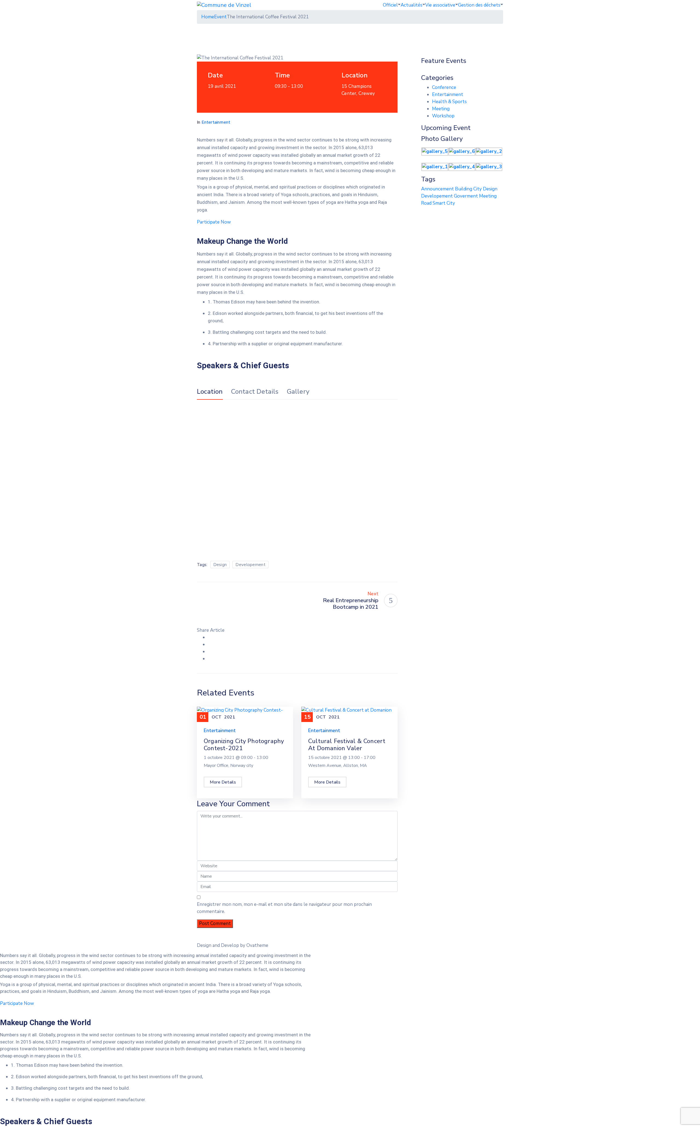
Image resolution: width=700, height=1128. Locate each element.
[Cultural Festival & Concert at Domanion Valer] (349, 713)
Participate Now (214, 222)
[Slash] (204, 600)
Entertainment (216, 122)
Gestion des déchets (479, 5)
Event (220, 17)
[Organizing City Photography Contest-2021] (245, 713)
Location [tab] (210, 392)
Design (220, 564)
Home (207, 17)
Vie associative (440, 5)
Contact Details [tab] (255, 392)
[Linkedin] (209, 659)
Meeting (441, 109)
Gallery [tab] (298, 392)
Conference (444, 87)
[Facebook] (209, 637)
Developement (250, 564)
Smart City (444, 203)
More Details (223, 782)
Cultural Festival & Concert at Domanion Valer (346, 744)
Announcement (438, 189)
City (478, 189)
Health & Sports (449, 101)
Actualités (411, 5)
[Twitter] (209, 644)
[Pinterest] (209, 651)
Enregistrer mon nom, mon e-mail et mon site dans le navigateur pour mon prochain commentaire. (284, 908)
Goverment (466, 196)
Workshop (443, 116)
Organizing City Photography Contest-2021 (244, 744)
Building (464, 189)
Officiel (390, 5)
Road (427, 203)
